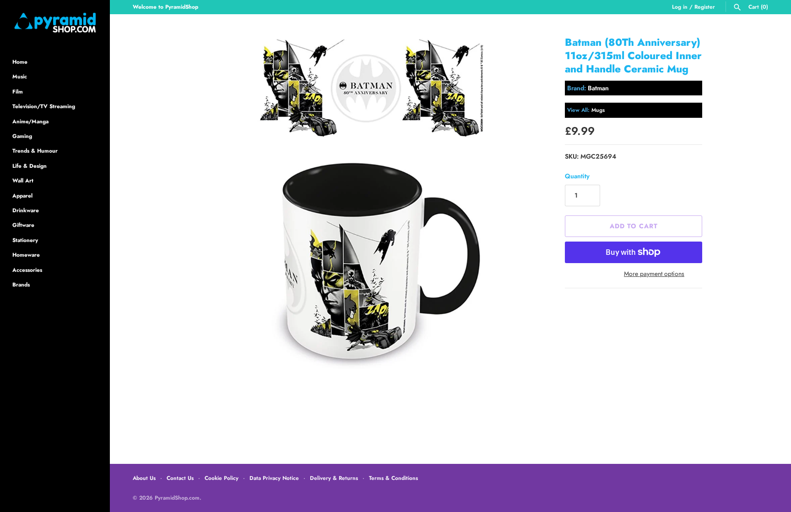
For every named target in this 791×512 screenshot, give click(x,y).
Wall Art (22, 180)
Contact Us (180, 478)
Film (17, 91)
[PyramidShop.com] (55, 22)
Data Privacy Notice (274, 478)
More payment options (654, 274)
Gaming (22, 136)
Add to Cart (634, 226)
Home (19, 62)
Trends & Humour (35, 150)
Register (704, 7)
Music (19, 76)
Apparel (22, 195)
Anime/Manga (30, 121)
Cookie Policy (221, 478)
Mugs (598, 110)
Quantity (577, 176)
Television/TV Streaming (43, 106)
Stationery (25, 240)
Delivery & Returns (334, 478)
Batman (598, 88)
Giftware (23, 225)
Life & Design (29, 166)
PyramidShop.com (177, 497)
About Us (144, 478)
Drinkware (25, 210)
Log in (680, 7)
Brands (21, 284)
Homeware (26, 255)
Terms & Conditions (393, 478)
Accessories (27, 270)
